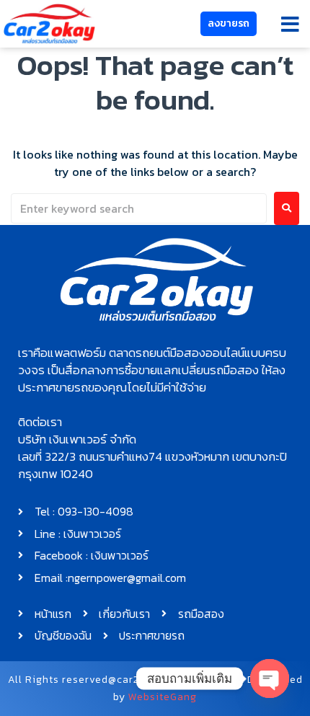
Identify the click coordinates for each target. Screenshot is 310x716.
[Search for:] (139, 208)
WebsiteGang (162, 696)
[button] (290, 24)
